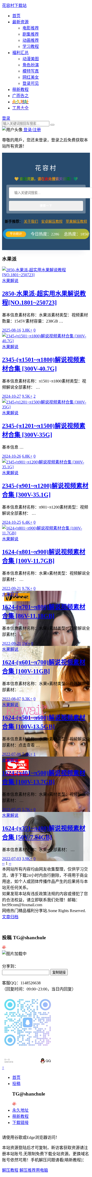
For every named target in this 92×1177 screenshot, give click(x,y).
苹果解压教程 (76, 221)
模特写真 (30, 71)
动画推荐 (30, 40)
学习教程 (30, 46)
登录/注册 (31, 130)
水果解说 (10, 280)
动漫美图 (30, 59)
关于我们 (31, 221)
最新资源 (20, 22)
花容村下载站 (14, 5)
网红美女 (30, 77)
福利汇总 (20, 52)
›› (10, 863)
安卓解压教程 (52, 221)
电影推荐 (30, 28)
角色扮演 (30, 65)
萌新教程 (20, 89)
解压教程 (10, 1170)
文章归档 (10, 917)
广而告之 (20, 96)
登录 (6, 118)
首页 (16, 16)
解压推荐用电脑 (33, 1170)
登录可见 (30, 83)
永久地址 (20, 1110)
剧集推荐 (30, 34)
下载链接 (20, 1122)
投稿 (16, 1083)
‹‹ (3, 863)
